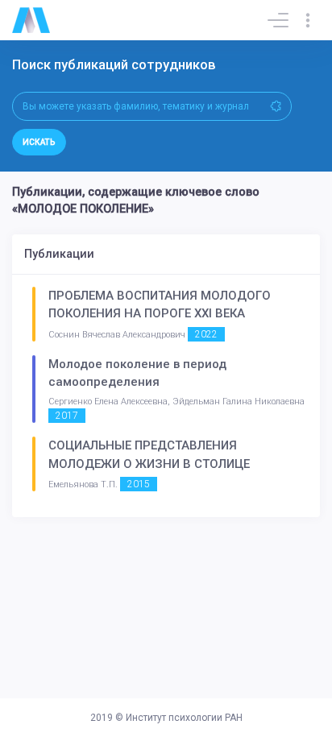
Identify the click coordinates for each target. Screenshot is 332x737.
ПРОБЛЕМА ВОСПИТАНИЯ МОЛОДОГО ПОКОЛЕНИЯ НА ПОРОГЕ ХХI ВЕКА (159, 304)
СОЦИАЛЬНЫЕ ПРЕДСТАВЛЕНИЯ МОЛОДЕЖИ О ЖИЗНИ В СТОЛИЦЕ (149, 454)
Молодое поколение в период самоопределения (137, 373)
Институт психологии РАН (184, 717)
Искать (39, 142)
